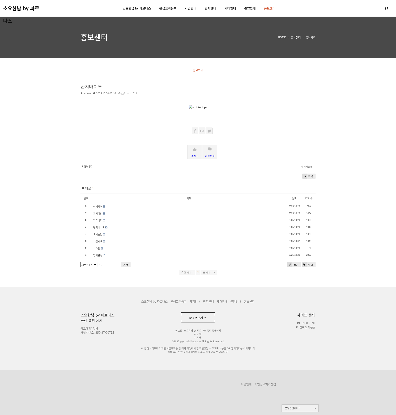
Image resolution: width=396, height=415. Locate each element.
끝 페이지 (208, 272)
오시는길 (97, 234)
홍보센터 (270, 8)
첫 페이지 (188, 272)
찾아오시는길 (307, 327)
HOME (282, 37)
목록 (310, 176)
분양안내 (250, 8)
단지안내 (210, 8)
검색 (125, 264)
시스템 (96, 248)
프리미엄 (97, 213)
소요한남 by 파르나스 (21, 9)
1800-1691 (308, 323)
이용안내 (246, 384)
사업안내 (190, 8)
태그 (310, 264)
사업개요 (97, 241)
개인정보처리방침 (265, 384)
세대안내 (230, 8)
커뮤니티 (97, 220)
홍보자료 (311, 37)
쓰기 (296, 264)
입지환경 (97, 255)
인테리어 (97, 206)
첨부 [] (87, 166)
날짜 (294, 198)
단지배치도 (91, 86)
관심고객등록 (168, 8)
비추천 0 (209, 156)
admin (87, 93)
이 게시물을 (306, 166)
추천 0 (194, 156)
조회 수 (308, 198)
